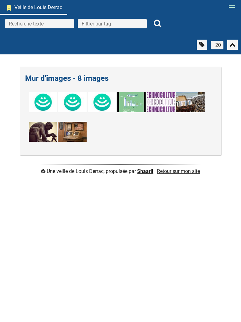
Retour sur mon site (178, 171)
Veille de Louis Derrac (38, 7)
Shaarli (145, 171)
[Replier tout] (232, 45)
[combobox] (112, 23)
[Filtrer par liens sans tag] (202, 45)
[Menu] (230, 8)
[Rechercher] (157, 24)
